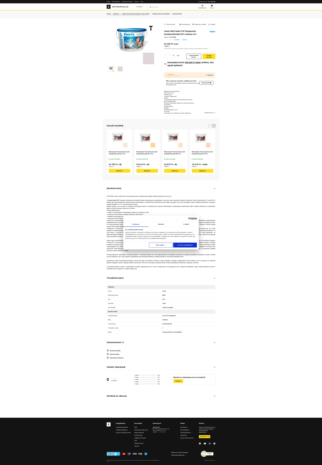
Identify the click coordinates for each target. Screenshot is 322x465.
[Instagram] (210, 443)
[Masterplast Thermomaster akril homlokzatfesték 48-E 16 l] (175, 139)
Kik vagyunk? (183, 427)
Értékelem (178, 381)
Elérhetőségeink (116, 1)
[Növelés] (173, 55)
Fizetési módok (138, 435)
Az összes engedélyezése (185, 245)
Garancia (136, 1)
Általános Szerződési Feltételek (179, 452)
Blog (142, 1)
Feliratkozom (204, 436)
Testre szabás (160, 245)
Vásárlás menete (138, 443)
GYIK (135, 440)
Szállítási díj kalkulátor (122, 430)
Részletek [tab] (161, 224)
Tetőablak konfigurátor (122, 427)
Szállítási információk (127, 1)
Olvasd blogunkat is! (185, 432)
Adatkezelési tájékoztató (141, 430)
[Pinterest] (214, 443)
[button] (139, 6)
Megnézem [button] (119, 170)
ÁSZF (135, 427)
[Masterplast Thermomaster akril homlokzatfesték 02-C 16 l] (147, 139)
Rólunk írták (183, 435)
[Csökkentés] (166, 55)
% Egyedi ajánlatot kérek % (194, 56)
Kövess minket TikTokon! (187, 438)
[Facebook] (200, 443)
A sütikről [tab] (186, 224)
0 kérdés (184, 39)
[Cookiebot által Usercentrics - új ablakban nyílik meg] (189, 218)
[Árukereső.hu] (207, 453)
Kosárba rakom (208, 56)
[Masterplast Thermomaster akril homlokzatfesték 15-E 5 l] (202, 139)
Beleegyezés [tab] (136, 224)
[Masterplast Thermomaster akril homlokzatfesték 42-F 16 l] (119, 139)
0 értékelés (177, 39)
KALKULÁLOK (205, 83)
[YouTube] (205, 443)
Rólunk (108, 1)
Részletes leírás (209, 112)
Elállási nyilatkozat (139, 432)
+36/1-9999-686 (211, 1)
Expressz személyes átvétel (123, 432)
